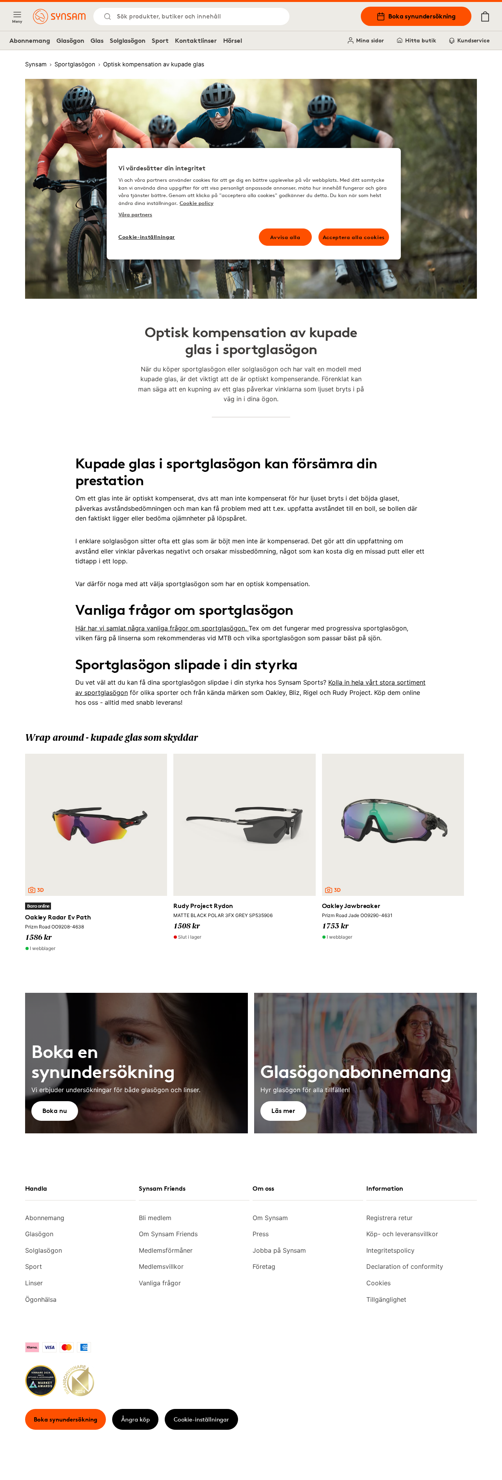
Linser (34, 1283)
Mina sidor (370, 40)
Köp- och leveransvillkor (402, 1234)
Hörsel (232, 40)
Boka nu (54, 1111)
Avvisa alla (285, 237)
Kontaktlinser (196, 40)
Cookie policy (196, 203)
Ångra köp (135, 1419)
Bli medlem (155, 1218)
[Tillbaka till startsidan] (59, 16)
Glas (97, 40)
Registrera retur (389, 1218)
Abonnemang (29, 40)
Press (261, 1234)
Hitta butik (420, 40)
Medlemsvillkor (161, 1266)
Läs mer (283, 1111)
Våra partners (135, 214)
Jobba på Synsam (279, 1250)
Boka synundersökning (422, 16)
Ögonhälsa (40, 1299)
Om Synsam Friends (168, 1234)
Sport (160, 40)
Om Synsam (270, 1218)
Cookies (378, 1283)
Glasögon (70, 40)
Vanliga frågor (160, 1283)
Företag (264, 1266)
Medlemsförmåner (166, 1250)
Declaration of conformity (404, 1266)
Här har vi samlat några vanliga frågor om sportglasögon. (162, 628)
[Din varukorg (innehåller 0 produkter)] (485, 16)
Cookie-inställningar (201, 1419)
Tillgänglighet (386, 1299)
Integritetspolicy (390, 1250)
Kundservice (473, 40)
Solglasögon (128, 40)
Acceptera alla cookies (354, 237)
